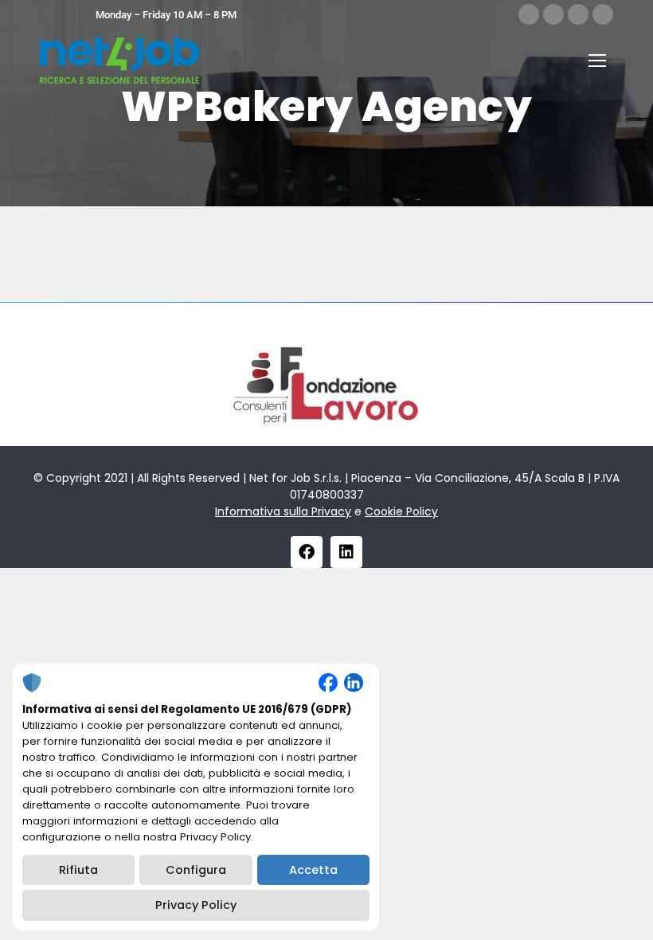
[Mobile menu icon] (597, 60)
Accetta (313, 870)
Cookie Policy (401, 511)
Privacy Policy (196, 905)
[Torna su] (629, 916)
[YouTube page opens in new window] (602, 14)
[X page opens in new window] (553, 14)
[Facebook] (307, 552)
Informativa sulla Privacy (283, 511)
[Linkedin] (346, 552)
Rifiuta (78, 870)
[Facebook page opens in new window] (528, 14)
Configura (196, 870)
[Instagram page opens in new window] (578, 14)
